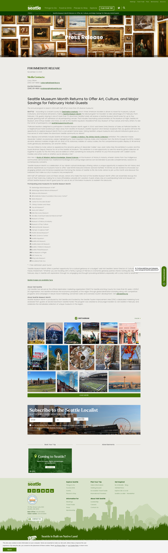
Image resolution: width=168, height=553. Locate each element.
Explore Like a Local (121, 491)
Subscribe (81, 419)
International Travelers (98, 494)
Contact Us (36, 519)
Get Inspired (120, 482)
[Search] (124, 8)
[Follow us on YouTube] (47, 491)
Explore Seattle (72, 482)
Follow (137, 318)
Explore (93, 8)
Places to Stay (81, 8)
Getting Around (96, 488)
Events (68, 491)
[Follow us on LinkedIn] (52, 491)
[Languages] (119, 8)
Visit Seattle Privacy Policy (56, 428)
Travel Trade (140, 2)
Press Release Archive (42, 13)
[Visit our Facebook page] (29, 491)
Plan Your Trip (107, 8)
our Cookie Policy (73, 545)
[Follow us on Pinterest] (43, 491)
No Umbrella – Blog (121, 485)
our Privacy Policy (60, 545)
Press (147, 2)
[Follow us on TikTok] (38, 491)
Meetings (132, 2)
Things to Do (50, 8)
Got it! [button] (9, 549)
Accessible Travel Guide (99, 491)
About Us (163, 2)
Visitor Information (97, 485)
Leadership (94, 502)
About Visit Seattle (98, 498)
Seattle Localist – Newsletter (124, 494)
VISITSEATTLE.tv (119, 488)
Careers (93, 505)
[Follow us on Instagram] (34, 491)
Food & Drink (65, 8)
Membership (155, 2)
